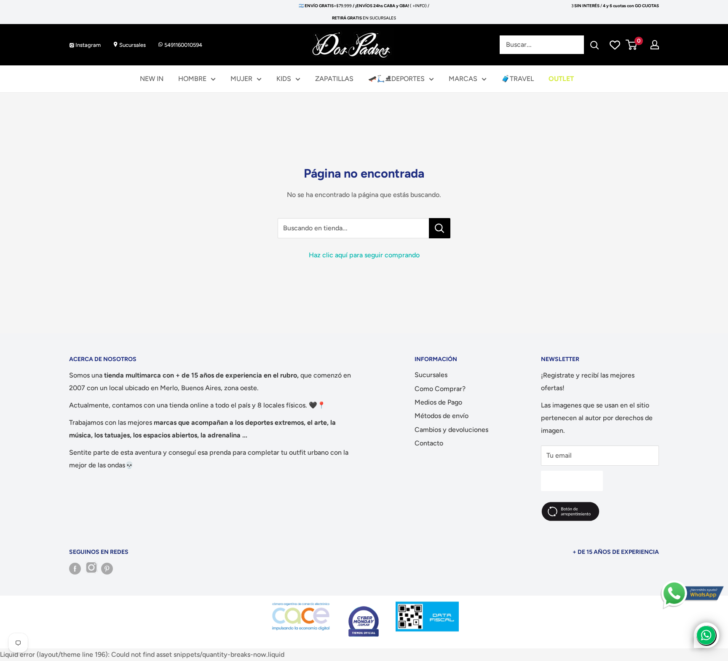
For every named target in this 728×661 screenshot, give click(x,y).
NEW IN (151, 79)
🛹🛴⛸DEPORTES (396, 79)
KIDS (283, 79)
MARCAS (463, 79)
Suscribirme (572, 481)
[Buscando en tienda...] (439, 228)
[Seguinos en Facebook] (75, 569)
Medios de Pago (438, 402)
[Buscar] (594, 44)
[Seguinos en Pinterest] (107, 569)
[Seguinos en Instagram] (91, 569)
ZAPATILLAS (334, 79)
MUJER (241, 79)
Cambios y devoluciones (451, 430)
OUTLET (561, 79)
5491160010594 (182, 45)
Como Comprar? (440, 389)
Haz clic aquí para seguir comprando (364, 255)
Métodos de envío (441, 416)
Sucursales (132, 45)
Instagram (87, 45)
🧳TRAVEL (517, 79)
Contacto (429, 443)
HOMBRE (192, 79)
